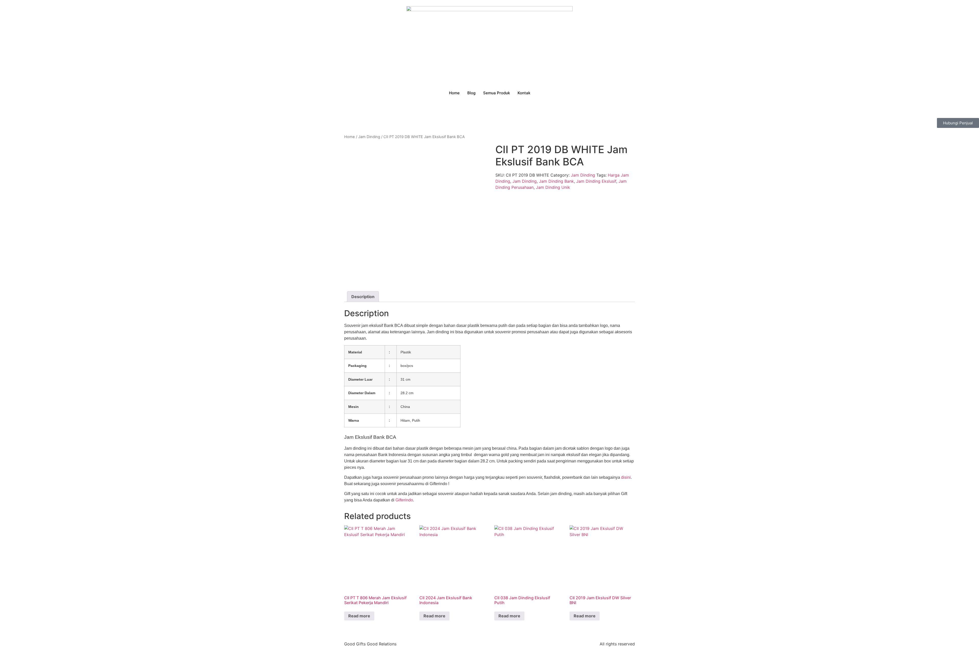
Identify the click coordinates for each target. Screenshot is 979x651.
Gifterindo (404, 500)
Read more (359, 615)
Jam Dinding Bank (556, 181)
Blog (471, 92)
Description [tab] (363, 296)
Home (454, 92)
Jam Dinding (369, 137)
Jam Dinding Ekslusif (596, 181)
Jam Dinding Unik (553, 187)
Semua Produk (496, 92)
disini (626, 477)
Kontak (524, 92)
